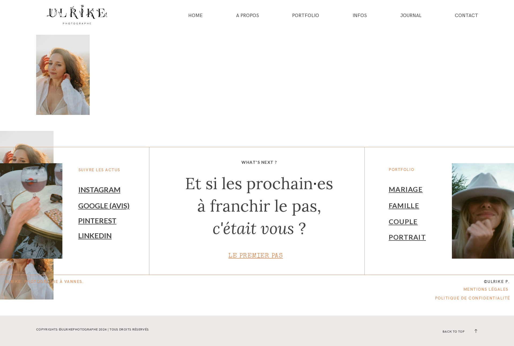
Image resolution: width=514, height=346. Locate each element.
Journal (411, 15)
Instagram (99, 189)
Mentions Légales (485, 289)
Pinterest (97, 220)
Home (195, 15)
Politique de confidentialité (472, 298)
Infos (360, 15)
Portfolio (305, 15)
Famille (404, 205)
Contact (466, 15)
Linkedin (95, 235)
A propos (247, 15)
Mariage (406, 189)
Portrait (407, 237)
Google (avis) (104, 205)
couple (403, 221)
